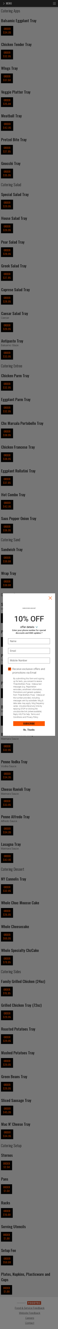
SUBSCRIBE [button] (29, 723)
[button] (50, 598)
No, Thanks (29, 729)
